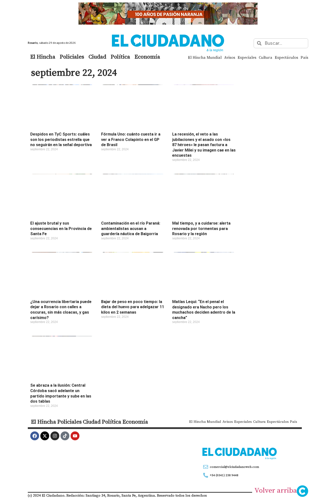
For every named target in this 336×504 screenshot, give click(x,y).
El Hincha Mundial (205, 57)
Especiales (247, 57)
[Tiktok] (65, 435)
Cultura (265, 57)
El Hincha (42, 57)
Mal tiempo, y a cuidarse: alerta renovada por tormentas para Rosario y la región (201, 228)
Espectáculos (286, 57)
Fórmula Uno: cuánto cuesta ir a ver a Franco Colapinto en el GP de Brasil (130, 139)
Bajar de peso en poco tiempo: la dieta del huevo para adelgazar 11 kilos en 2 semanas (132, 307)
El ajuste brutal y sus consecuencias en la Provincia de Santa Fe (61, 228)
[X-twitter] (44, 435)
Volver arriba (275, 490)
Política (120, 57)
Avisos (229, 57)
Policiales (72, 57)
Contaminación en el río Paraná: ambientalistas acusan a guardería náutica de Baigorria (130, 228)
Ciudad (97, 57)
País (304, 57)
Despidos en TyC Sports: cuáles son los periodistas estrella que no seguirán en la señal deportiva (61, 139)
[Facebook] (34, 435)
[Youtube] (75, 435)
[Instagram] (54, 435)
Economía (147, 57)
